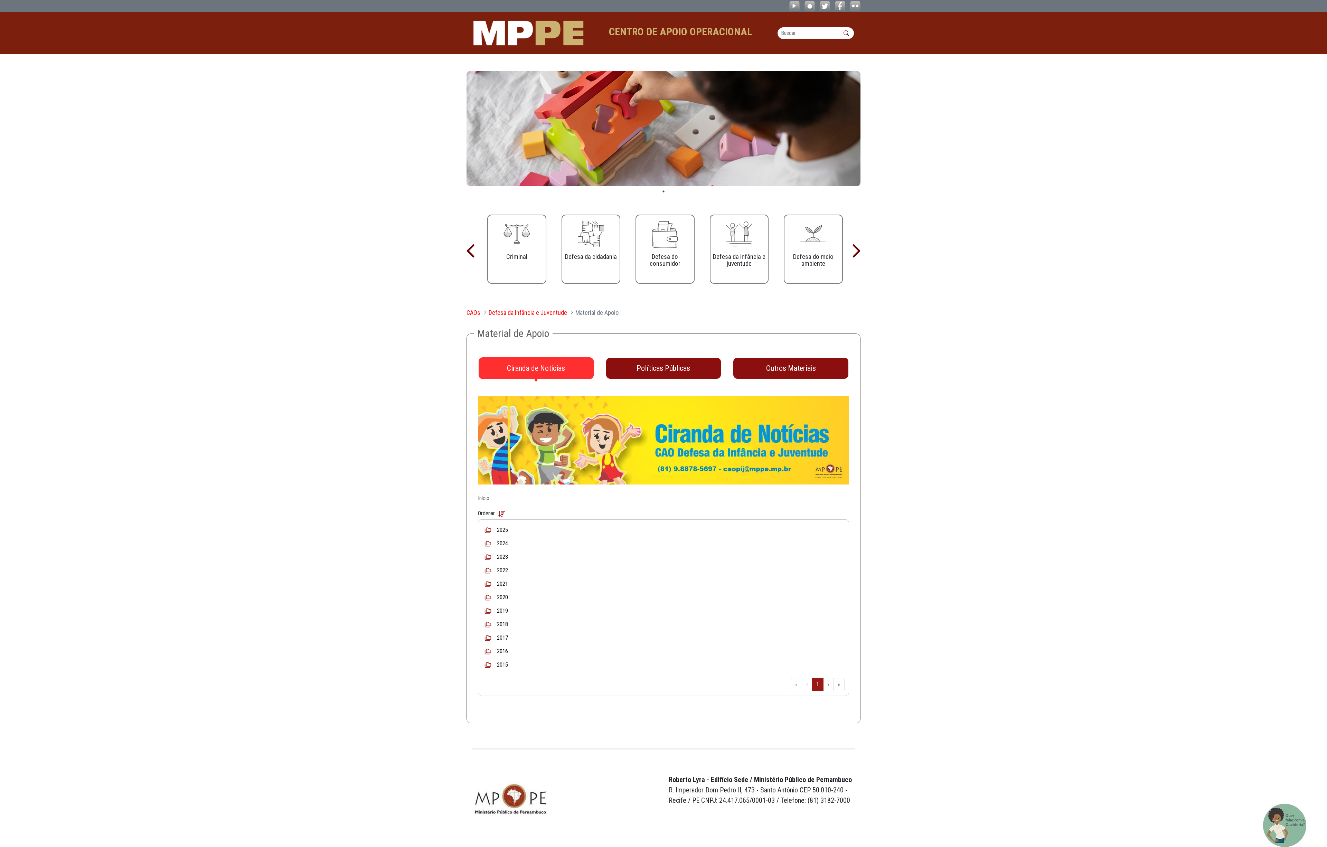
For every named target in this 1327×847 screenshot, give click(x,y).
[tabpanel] (663, 128)
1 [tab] (663, 191)
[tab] (536, 368)
